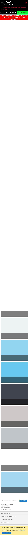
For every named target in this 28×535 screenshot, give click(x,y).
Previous (3, 156)
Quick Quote (22, 13)
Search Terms (5, 523)
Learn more (22, 530)
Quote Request (5, 513)
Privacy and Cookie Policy (8, 516)
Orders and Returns (6, 519)
